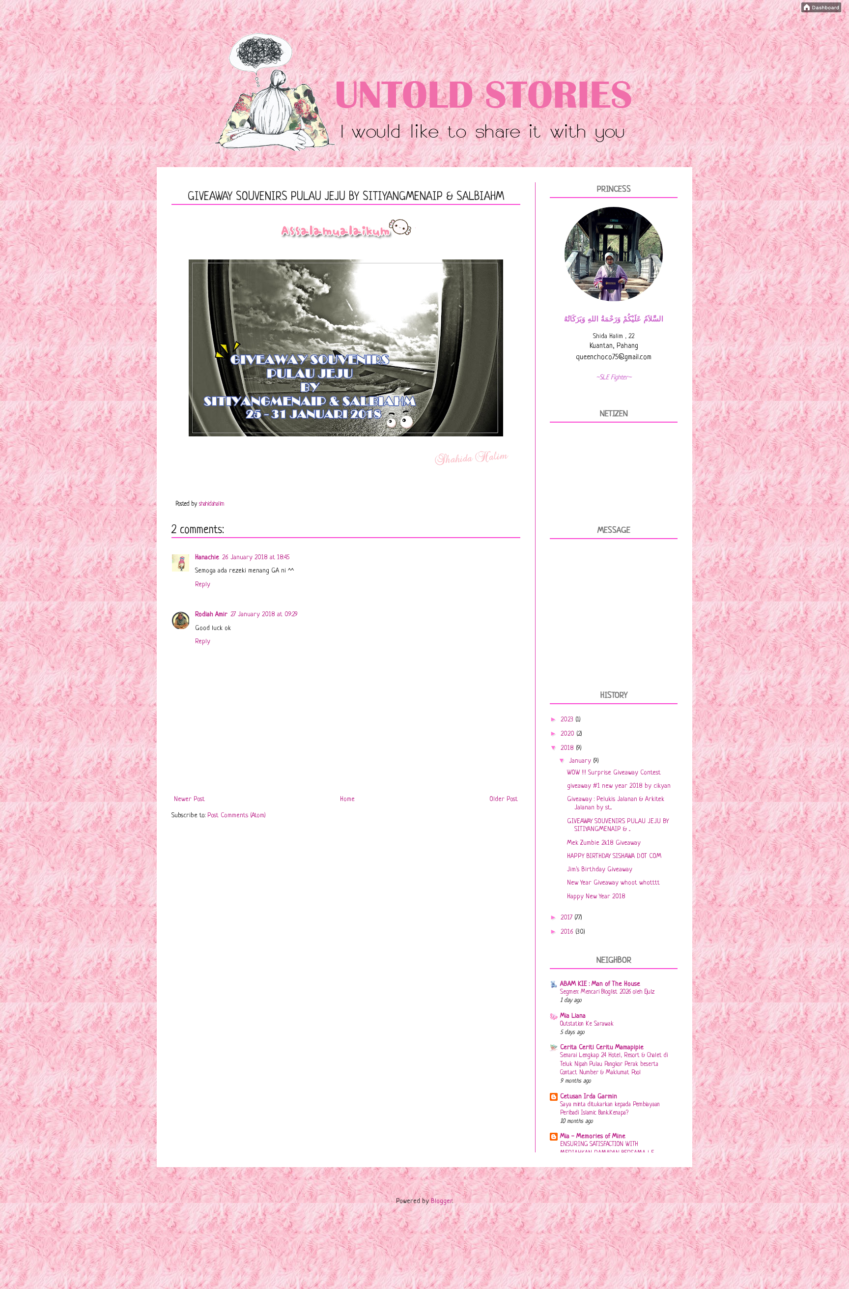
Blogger (442, 1201)
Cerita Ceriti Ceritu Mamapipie (602, 1047)
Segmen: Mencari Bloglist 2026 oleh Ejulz (607, 992)
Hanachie (207, 557)
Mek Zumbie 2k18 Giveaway (604, 843)
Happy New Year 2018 (596, 896)
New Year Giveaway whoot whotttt (613, 883)
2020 (568, 734)
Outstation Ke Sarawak (587, 1024)
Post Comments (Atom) (236, 815)
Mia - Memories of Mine (592, 1136)
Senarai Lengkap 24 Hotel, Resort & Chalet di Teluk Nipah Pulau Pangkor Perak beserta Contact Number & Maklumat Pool (614, 1064)
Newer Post (189, 799)
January (581, 761)
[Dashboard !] (821, 10)
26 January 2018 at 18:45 (255, 557)
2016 (568, 932)
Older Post (503, 799)
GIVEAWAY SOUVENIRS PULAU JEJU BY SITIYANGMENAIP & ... (618, 825)
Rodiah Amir (211, 614)
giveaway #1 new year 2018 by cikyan (619, 786)
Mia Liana (573, 1016)
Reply (202, 584)
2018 (568, 748)
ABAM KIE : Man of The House (600, 984)
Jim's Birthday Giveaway (599, 869)
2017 (567, 917)
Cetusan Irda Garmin (588, 1096)
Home (347, 799)
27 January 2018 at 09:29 (264, 614)
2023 (568, 719)
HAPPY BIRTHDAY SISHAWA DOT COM (614, 856)
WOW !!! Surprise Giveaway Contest (614, 772)
